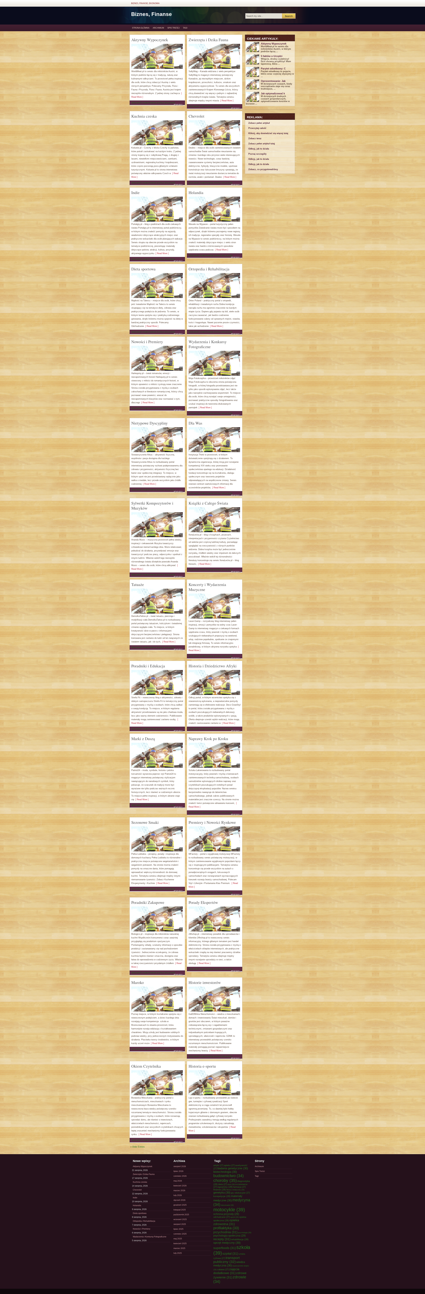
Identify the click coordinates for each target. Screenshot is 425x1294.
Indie (135, 192)
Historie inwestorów (205, 982)
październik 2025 (181, 1214)
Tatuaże (137, 584)
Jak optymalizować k (273, 93)
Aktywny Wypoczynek (149, 39)
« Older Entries (137, 1147)
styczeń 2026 (179, 1200)
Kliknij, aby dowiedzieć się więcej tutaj (268, 133)
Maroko (137, 982)
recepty (221, 1239)
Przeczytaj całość (257, 128)
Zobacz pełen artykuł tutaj (261, 143)
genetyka (221, 1192)
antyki (218, 1165)
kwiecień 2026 (180, 1186)
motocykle (229, 1209)
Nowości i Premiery (147, 341)
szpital (230, 1253)
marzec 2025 (179, 1248)
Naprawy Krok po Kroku (208, 738)
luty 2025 (177, 1253)
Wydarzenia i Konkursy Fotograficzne (208, 344)
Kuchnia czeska (144, 116)
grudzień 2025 (180, 1205)
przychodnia (225, 1232)
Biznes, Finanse (151, 14)
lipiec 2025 (178, 1229)
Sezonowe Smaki (145, 822)
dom (231, 1184)
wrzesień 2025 (180, 1219)
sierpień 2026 (179, 1166)
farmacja (239, 1187)
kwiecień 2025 (180, 1243)
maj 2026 (177, 1181)
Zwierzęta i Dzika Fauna (208, 39)
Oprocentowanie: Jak (273, 81)
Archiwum (158, 28)
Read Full (178, 104)
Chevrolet (196, 116)
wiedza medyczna (229, 1263)
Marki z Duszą (143, 738)
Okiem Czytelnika (146, 1066)
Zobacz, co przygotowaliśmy (263, 169)
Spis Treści (173, 28)
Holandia (196, 192)
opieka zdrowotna (226, 1222)
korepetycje (221, 1196)
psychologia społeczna (229, 1235)
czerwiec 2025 (180, 1234)
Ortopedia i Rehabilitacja (209, 269)
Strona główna (140, 28)
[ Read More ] (226, 100)
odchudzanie (221, 1217)
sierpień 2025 (179, 1224)
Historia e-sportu (202, 1066)
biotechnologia (225, 1171)
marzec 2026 (179, 1190)
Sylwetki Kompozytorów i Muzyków (152, 505)
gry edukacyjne (240, 1193)
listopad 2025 (179, 1210)
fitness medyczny (235, 1190)
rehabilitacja (240, 1239)
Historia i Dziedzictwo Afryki (213, 666)
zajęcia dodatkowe (226, 1271)
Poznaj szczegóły (257, 154)
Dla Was (195, 423)
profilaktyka (226, 1228)
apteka (229, 1165)
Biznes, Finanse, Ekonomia (145, 3)
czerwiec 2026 (180, 1176)
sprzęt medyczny (227, 1242)
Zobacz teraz (254, 138)
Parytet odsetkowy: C (273, 68)
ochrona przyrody (226, 1213)
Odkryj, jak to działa (258, 148)
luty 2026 (177, 1195)
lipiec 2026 (178, 1171)
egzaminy (225, 1187)
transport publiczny (226, 1260)
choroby (225, 1180)
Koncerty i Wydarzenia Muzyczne (207, 587)
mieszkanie (227, 1205)
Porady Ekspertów (203, 902)
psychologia (244, 1233)
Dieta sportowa (143, 269)
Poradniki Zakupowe (147, 902)
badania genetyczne (232, 1168)
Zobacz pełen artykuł (259, 123)
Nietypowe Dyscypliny (149, 423)
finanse (219, 1189)
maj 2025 (177, 1239)
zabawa (223, 1269)
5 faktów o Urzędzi (271, 56)
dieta (222, 1184)
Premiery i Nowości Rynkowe (212, 822)
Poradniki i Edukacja (148, 666)
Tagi (185, 28)
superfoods (224, 1248)
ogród (234, 1217)
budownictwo (228, 1176)
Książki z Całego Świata (208, 503)
